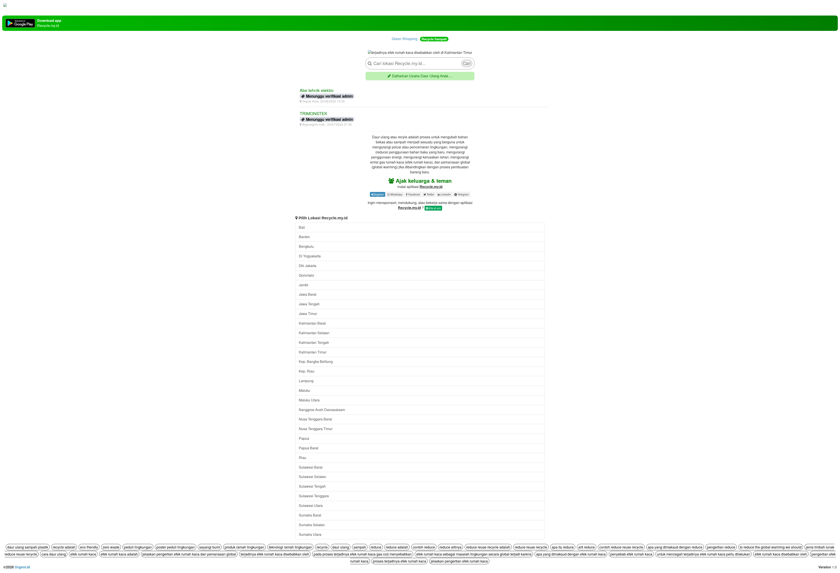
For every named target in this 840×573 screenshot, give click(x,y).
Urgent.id (22, 566)
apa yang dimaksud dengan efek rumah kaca (571, 554)
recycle (322, 547)
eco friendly (89, 547)
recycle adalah (64, 547)
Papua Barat (308, 447)
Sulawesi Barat (310, 467)
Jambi (303, 284)
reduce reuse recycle (531, 547)
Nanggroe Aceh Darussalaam (322, 409)
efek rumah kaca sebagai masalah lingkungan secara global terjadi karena (474, 554)
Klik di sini (434, 208)
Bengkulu (306, 246)
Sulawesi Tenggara (314, 495)
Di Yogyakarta (310, 255)
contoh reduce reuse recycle (621, 547)
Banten (304, 236)
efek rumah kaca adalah (119, 554)
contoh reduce (424, 547)
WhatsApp (396, 194)
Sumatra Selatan (312, 524)
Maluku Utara (309, 400)
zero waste (111, 547)
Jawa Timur (308, 313)
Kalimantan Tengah (314, 342)
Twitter (430, 194)
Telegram (463, 194)
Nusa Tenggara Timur (315, 428)
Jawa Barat (307, 294)
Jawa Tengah (309, 303)
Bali (302, 227)
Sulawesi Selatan (312, 476)
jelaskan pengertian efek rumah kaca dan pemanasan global (189, 554)
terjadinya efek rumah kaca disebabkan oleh (275, 554)
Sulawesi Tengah (312, 486)
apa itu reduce (563, 547)
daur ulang (340, 547)
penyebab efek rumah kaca (631, 554)
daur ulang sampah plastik (27, 547)
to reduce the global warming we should (771, 547)
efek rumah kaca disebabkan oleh (781, 554)
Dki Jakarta (307, 265)
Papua (304, 438)
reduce (376, 547)
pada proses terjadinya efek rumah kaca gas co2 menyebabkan (363, 554)
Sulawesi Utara (311, 505)
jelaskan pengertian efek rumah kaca (459, 561)
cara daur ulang (54, 554)
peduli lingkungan (138, 547)
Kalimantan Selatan (314, 332)
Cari (467, 63)
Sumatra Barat (310, 515)
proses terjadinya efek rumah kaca (399, 561)
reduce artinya (450, 547)
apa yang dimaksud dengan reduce (675, 547)
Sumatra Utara (310, 534)
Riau (302, 457)
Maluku (304, 390)
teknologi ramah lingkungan (290, 547)
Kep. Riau (306, 371)
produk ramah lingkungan (244, 547)
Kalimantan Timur (312, 352)
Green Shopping (404, 38)
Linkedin (445, 194)
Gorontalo (306, 275)
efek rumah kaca (83, 554)
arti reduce (586, 547)
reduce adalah (397, 547)
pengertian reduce (721, 547)
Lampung (306, 380)
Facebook (414, 194)
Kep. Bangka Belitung (316, 361)
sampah (360, 547)
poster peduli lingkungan (175, 547)
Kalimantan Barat (312, 323)
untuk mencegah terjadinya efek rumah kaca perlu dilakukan (703, 554)
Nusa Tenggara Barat (315, 419)
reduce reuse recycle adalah (488, 547)
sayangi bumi (209, 547)
